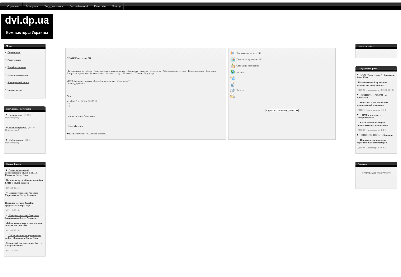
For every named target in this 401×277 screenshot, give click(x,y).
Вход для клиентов (53, 6)
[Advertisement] (252, 26)
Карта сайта (100, 6)
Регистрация (32, 6)
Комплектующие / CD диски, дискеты (87, 133)
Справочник (13, 6)
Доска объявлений (79, 6)
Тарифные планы (17, 67)
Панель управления (18, 75)
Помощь (116, 6)
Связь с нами (15, 90)
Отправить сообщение (247, 65)
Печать (240, 90)
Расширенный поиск (18, 82)
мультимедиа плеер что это (376, 172)
